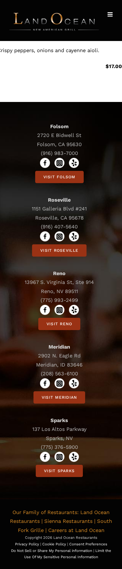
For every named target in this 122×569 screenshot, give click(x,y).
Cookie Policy (54, 544)
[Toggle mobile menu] (110, 14)
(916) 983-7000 (59, 153)
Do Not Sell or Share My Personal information (51, 550)
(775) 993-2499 (59, 300)
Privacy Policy (27, 544)
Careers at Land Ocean (76, 530)
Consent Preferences (88, 544)
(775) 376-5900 (59, 447)
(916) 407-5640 (59, 227)
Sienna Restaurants (68, 521)
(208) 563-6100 (59, 373)
